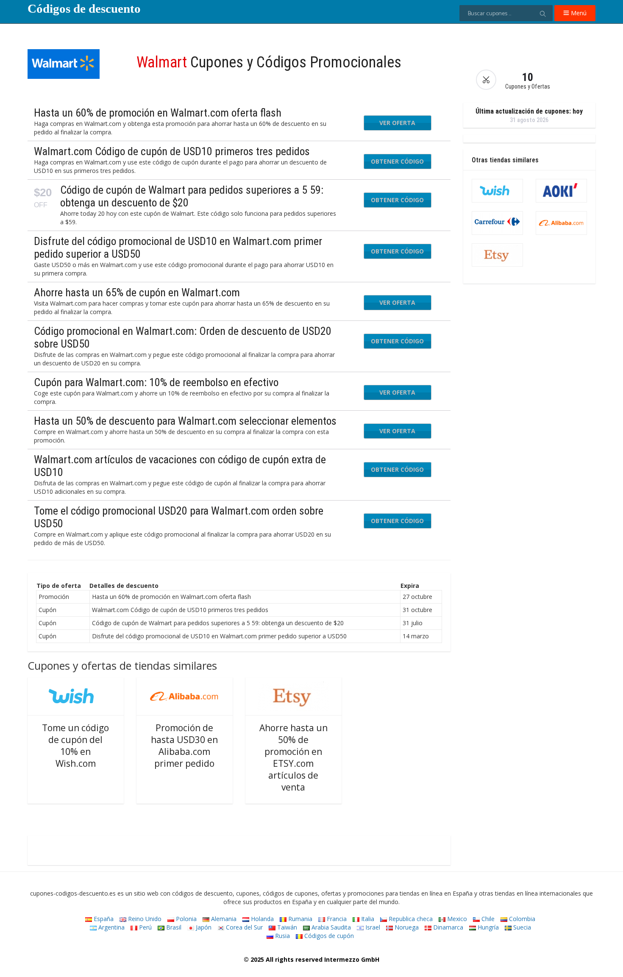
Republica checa (410, 919)
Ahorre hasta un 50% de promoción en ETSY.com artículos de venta (293, 757)
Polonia (185, 919)
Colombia (521, 919)
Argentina (111, 927)
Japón (202, 927)
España (103, 919)
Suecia (521, 927)
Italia (366, 919)
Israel (372, 927)
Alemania (222, 919)
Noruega (406, 927)
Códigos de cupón (328, 936)
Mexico (456, 919)
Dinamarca (447, 927)
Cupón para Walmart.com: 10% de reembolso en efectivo (156, 382)
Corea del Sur (243, 927)
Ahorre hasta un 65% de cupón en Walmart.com (137, 292)
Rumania (299, 919)
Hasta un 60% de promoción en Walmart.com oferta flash (157, 112)
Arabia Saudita (330, 927)
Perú (144, 927)
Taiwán (286, 927)
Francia (336, 919)
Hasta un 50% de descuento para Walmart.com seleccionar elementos (185, 421)
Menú (578, 13)
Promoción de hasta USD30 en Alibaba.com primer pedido (184, 745)
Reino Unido (143, 919)
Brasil (172, 927)
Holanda (261, 919)
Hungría (487, 927)
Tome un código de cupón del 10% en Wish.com (75, 745)
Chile (487, 919)
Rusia (281, 936)
